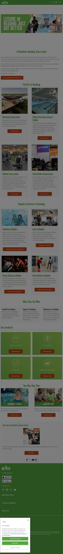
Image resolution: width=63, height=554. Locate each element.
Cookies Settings (15, 547)
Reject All (15, 543)
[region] (15, 535)
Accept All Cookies (15, 538)
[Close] (28, 520)
